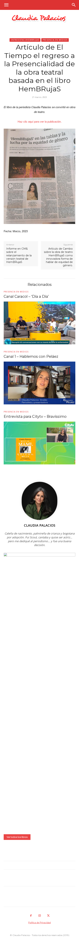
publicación (54, 121)
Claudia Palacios (39, 525)
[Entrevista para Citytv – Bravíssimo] (39, 443)
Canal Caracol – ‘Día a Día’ (26, 296)
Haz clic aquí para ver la (32, 121)
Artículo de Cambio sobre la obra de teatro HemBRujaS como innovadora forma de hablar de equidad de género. (58, 257)
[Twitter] (48, 915)
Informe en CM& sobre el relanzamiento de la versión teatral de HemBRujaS (19, 255)
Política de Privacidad (39, 922)
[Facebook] (30, 915)
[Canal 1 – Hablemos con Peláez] (39, 383)
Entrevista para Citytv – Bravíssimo (35, 416)
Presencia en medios (55, 40)
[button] (6, 5)
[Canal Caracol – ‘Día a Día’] (39, 323)
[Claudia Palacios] (39, 18)
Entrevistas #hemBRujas (25, 40)
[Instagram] (39, 915)
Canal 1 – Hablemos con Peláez (31, 356)
